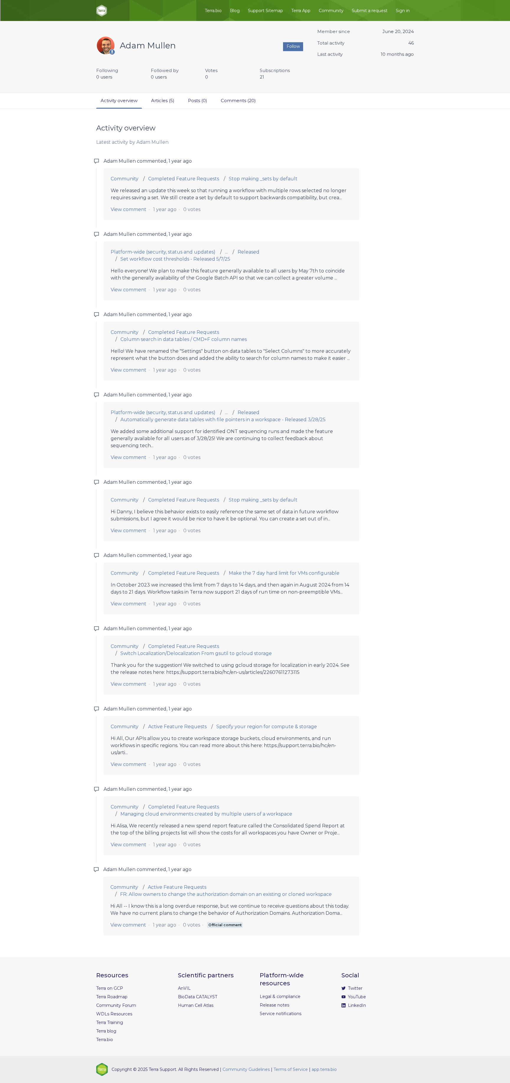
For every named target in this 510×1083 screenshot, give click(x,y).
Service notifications (280, 1013)
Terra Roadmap (112, 996)
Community (331, 10)
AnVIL (184, 988)
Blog (235, 10)
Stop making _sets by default (263, 179)
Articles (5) (162, 100)
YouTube (356, 996)
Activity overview (119, 100)
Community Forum (116, 1005)
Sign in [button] (403, 10)
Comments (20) (238, 100)
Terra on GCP (109, 988)
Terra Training (109, 1022)
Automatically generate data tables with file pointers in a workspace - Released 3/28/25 (223, 419)
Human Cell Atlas (195, 1005)
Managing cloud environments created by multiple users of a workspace (206, 814)
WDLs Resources (114, 1014)
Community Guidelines (246, 1069)
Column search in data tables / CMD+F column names (183, 339)
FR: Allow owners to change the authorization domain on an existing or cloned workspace (226, 894)
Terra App (300, 10)
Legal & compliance (280, 996)
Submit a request (370, 10)
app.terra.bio (324, 1069)
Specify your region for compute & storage (266, 726)
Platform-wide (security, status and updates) (163, 252)
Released (248, 252)
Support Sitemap (265, 10)
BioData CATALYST (197, 996)
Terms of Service (291, 1069)
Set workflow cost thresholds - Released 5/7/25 (175, 259)
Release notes (274, 1005)
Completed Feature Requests (183, 179)
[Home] (101, 11)
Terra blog (106, 1031)
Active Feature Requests (177, 726)
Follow (293, 46)
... (226, 252)
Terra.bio (213, 10)
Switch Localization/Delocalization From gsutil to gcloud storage (196, 653)
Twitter (354, 988)
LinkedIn (356, 1005)
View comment (128, 209)
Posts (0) (197, 100)
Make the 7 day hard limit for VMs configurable (284, 573)
